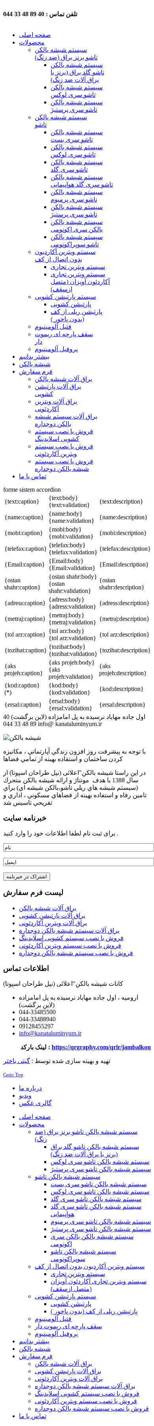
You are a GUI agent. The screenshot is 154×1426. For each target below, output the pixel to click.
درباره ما (30, 1088)
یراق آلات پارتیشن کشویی (52, 915)
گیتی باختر (16, 1060)
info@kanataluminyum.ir (50, 1033)
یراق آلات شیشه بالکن (47, 908)
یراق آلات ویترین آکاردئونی (53, 923)
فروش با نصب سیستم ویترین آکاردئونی (70, 945)
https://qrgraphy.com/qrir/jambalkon (101, 1047)
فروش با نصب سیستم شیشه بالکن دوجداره (76, 953)
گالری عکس (35, 1103)
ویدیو (25, 1095)
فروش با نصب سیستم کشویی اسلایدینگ (71, 938)
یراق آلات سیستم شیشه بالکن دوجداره (69, 930)
